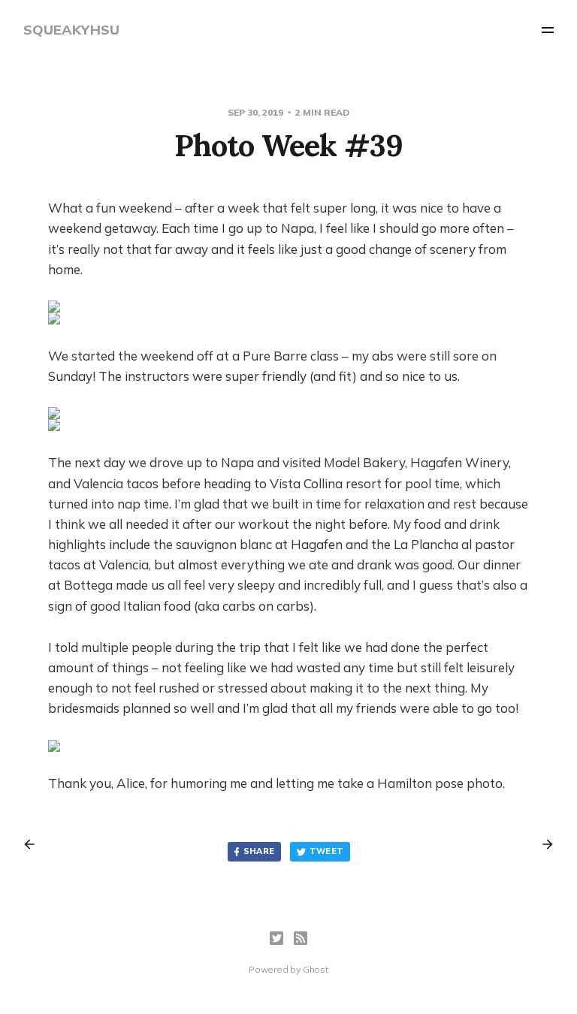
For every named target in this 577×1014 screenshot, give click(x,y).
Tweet (327, 851)
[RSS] (301, 938)
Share (259, 851)
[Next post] (542, 844)
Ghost (315, 969)
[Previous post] (34, 844)
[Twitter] (276, 938)
